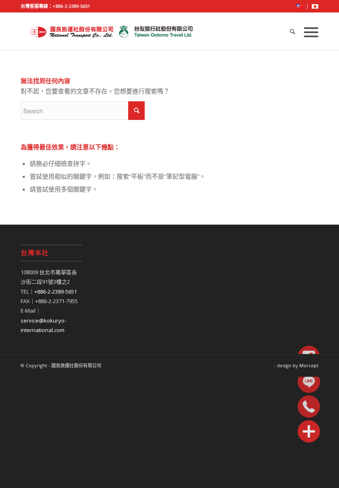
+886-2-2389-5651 (71, 6)
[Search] (293, 31)
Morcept (308, 365)
